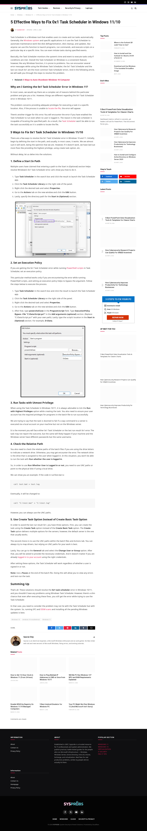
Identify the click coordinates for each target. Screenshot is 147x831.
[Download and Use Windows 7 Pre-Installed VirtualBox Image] (106, 69)
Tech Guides (43, 8)
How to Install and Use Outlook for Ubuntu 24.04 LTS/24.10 (124, 55)
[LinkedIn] (3, 53)
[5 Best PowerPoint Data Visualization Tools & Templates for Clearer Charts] (118, 96)
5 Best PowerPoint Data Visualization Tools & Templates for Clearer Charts (116, 110)
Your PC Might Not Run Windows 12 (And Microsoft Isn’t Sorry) (82, 705)
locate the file (54, 108)
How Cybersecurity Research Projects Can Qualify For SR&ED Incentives (125, 131)
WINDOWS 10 (103, 747)
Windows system (31, 40)
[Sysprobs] (23, 8)
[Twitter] (3, 48)
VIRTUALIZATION (104, 749)
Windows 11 (47, 619)
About (13, 744)
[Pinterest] (3, 59)
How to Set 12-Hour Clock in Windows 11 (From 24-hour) (22, 676)
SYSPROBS (56, 825)
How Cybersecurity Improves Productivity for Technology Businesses (125, 144)
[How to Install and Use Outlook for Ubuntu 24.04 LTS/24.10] (106, 56)
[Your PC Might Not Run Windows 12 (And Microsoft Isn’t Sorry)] (82, 694)
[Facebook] (3, 43)
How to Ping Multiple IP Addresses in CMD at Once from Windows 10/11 (52, 677)
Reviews (56, 8)
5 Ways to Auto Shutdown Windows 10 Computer (46, 79)
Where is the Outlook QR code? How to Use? (123, 44)
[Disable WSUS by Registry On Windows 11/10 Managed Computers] (24, 694)
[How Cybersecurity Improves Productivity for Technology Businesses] (106, 145)
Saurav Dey (21, 30)
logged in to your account (29, 557)
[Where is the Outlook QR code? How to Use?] (106, 45)
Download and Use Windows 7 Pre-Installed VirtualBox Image (124, 68)
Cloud (73, 819)
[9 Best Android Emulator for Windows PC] (53, 694)
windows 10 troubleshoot (31, 619)
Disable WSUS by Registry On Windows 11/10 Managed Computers (22, 706)
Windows (64, 819)
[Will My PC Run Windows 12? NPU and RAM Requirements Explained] (82, 664)
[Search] (135, 8)
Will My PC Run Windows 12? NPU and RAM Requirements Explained (80, 677)
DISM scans (46, 609)
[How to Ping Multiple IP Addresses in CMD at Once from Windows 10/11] (53, 664)
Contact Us (14, 748)
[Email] (3, 64)
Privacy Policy (15, 751)
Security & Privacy (72, 8)
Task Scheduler (69, 121)
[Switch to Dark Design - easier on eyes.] (132, 8)
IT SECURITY (102, 752)
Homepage (14, 784)
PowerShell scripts (75, 268)
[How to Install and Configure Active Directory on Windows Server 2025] (106, 157)
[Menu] (12, 8)
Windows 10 (16, 619)
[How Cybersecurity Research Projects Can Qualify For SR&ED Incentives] (106, 132)
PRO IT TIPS (102, 754)
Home (55, 819)
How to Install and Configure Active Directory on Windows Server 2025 (125, 157)
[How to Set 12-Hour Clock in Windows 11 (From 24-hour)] (24, 664)
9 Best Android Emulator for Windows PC (51, 705)
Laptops (89, 8)
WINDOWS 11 (103, 744)
